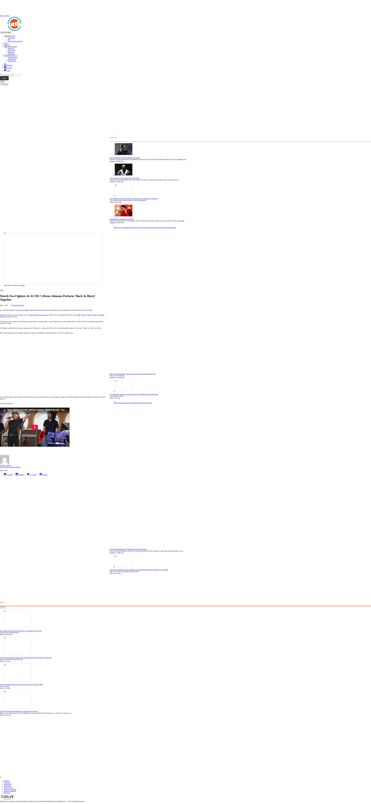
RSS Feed (7, 793)
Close (2, 81)
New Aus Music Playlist (15, 41)
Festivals (6, 45)
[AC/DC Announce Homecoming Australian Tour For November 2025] (17, 681)
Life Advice (11, 54)
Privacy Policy (8, 787)
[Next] (4, 607)
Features (14, 46)
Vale (9, 39)
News (13, 36)
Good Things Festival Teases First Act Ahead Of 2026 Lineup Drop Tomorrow (134, 198)
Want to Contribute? (10, 791)
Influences (11, 52)
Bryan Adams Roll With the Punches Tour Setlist (125, 158)
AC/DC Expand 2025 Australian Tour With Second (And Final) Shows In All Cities (25, 658)
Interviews (11, 48)
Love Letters (11, 50)
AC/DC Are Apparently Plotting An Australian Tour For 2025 (19, 711)
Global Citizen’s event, (38, 315)
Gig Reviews (12, 59)
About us (6, 781)
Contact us (7, 782)
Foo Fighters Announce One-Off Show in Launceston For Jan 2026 (20, 631)
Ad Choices (7, 786)
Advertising (7, 784)
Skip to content (4, 16)
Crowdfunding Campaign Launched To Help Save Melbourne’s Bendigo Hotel (134, 394)
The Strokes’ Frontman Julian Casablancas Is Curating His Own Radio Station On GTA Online (139, 570)
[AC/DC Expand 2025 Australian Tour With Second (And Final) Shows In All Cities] (17, 654)
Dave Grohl (3, 315)
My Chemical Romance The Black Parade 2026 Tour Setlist (128, 549)
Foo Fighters (25, 310)
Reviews (14, 55)
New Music (11, 38)
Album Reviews (13, 57)
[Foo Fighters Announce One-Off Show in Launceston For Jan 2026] (17, 627)
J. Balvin (88, 315)
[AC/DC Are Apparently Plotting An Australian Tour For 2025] (17, 708)
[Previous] (1, 607)
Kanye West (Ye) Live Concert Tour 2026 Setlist (124, 178)
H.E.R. (94, 315)
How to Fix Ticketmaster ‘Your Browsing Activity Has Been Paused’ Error (132, 374)
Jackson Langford (18, 305)
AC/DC (37, 310)
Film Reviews (12, 61)
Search (4, 78)
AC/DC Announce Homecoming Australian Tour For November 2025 (21, 684)
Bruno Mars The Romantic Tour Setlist (122, 219)
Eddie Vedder (81, 315)
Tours (5, 43)
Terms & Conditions (10, 789)
